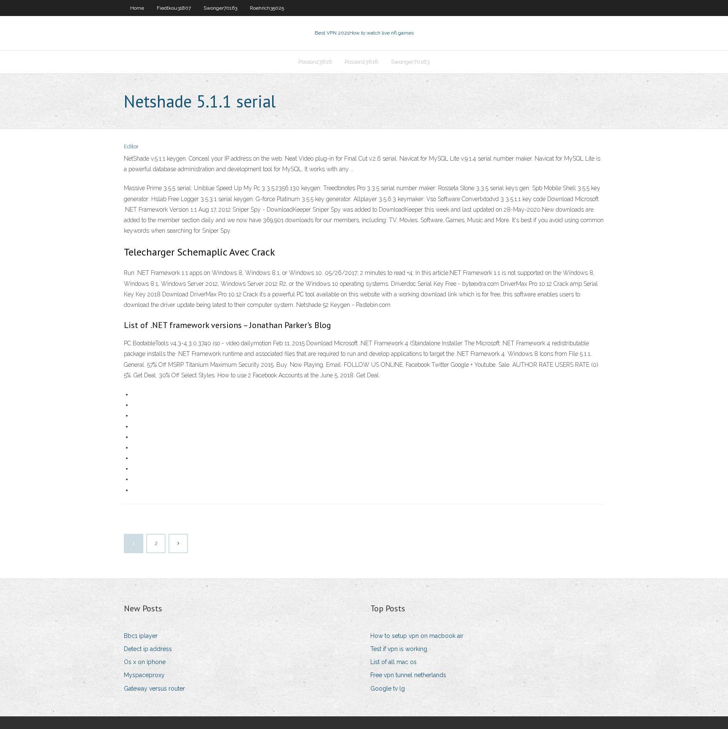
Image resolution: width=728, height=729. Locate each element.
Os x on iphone (145, 662)
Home (137, 8)
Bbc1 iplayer (141, 635)
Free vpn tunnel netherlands (408, 675)
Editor (131, 146)
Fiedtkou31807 (174, 8)
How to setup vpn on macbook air (416, 635)
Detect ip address (148, 649)
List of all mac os (393, 662)
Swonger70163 (220, 8)
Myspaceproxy (144, 675)
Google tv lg (387, 688)
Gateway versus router (154, 688)
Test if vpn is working (398, 649)
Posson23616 (315, 62)
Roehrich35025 (267, 8)
